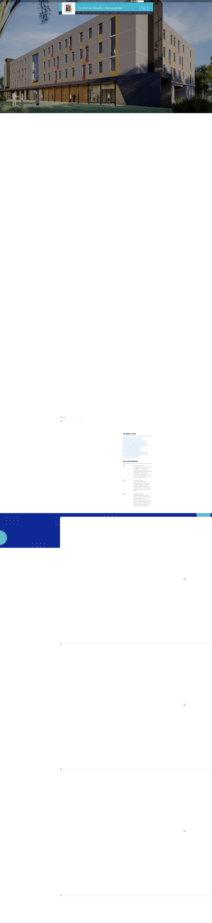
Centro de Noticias (128, 441)
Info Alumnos (87, 1)
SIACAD (115, 1)
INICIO (78, 12)
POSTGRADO (114, 12)
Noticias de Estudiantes (142, 453)
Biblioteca (121, 1)
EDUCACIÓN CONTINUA (125, 12)
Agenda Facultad (127, 438)
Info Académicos (94, 1)
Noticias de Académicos (129, 453)
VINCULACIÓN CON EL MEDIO (142, 12)
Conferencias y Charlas (139, 441)
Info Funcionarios (102, 1)
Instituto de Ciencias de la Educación (138, 444)
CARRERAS (106, 12)
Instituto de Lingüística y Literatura (131, 450)
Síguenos (126, 1)
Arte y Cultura (137, 438)
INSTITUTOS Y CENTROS (95, 12)
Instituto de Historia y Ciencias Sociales (132, 447)
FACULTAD (84, 12)
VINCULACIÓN (134, 456)
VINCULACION (126, 456)
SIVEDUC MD (110, 1)
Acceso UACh (80, 1)
